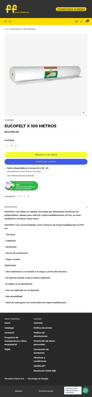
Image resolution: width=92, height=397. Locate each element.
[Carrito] (86, 21)
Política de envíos (43, 328)
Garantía (38, 323)
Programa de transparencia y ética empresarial (15, 341)
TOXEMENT (9, 120)
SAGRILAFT (40, 366)
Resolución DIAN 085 (45, 371)
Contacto (9, 332)
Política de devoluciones (41, 334)
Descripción (10, 207)
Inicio (7, 29)
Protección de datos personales (44, 343)
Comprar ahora (46, 162)
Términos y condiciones (40, 359)
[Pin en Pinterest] (21, 196)
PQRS (7, 349)
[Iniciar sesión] (81, 22)
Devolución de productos (41, 351)
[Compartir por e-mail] (28, 196)
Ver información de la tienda (20, 176)
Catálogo (9, 328)
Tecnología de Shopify (38, 379)
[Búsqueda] (10, 21)
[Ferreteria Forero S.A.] (46, 21)
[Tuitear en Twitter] (24, 196)
